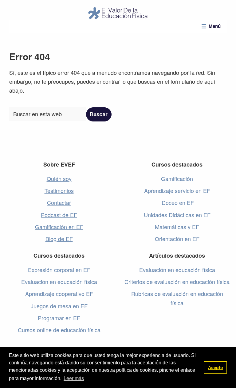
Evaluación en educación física (59, 282)
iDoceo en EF (177, 202)
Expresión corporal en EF (59, 270)
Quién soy (59, 178)
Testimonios (59, 190)
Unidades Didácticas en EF (177, 215)
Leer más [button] (74, 378)
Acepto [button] (215, 367)
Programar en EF (59, 318)
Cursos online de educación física (59, 330)
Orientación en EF (177, 239)
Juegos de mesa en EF (59, 306)
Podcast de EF (59, 215)
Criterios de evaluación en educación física (177, 282)
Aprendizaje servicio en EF (177, 190)
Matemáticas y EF (177, 227)
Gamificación (177, 178)
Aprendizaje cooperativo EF (59, 294)
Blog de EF (59, 239)
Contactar (59, 202)
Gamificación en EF (59, 227)
